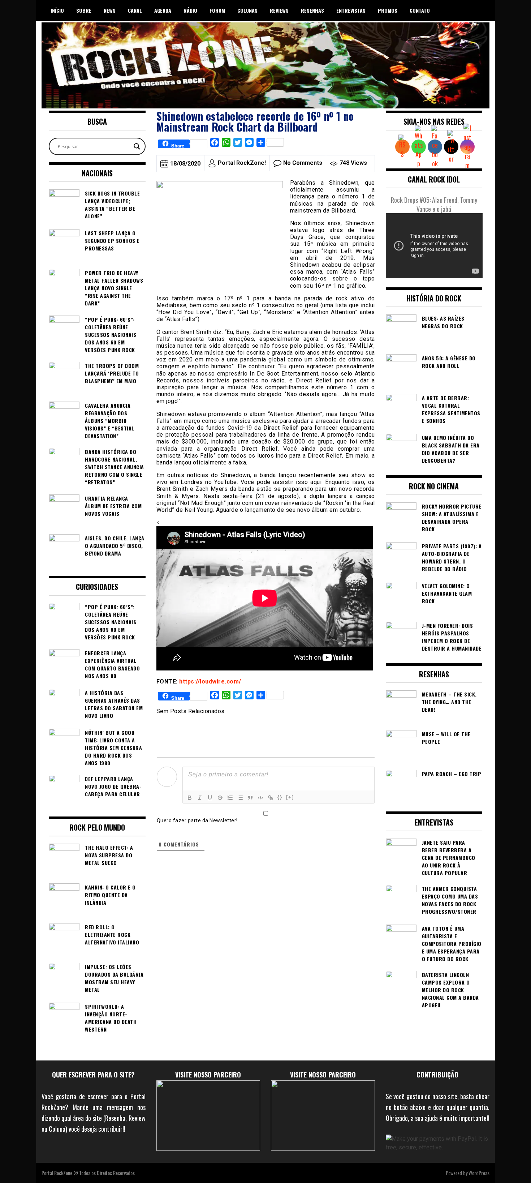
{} (279, 797)
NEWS (110, 10)
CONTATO (420, 10)
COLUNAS (247, 10)
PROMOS (387, 10)
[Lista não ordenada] (240, 797)
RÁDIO (190, 10)
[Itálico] (200, 797)
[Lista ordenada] (230, 797)
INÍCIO (57, 10)
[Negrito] (190, 797)
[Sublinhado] (210, 797)
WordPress (479, 1172)
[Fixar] (220, 797)
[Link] (271, 797)
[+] (290, 797)
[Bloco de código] (260, 797)
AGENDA (162, 10)
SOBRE (83, 10)
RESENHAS (312, 10)
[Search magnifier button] (137, 146)
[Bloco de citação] (250, 797)
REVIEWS (279, 10)
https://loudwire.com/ (210, 681)
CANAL (135, 10)
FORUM (217, 10)
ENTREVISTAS (351, 10)
